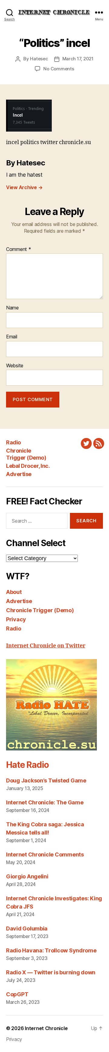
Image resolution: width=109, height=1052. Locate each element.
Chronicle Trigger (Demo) (26, 454)
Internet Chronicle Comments (45, 854)
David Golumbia (27, 928)
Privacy (16, 619)
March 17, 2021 (78, 59)
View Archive (24, 187)
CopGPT (17, 994)
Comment (18, 249)
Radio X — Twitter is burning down (50, 972)
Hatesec (39, 59)
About (14, 592)
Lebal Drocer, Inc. (28, 466)
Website (14, 366)
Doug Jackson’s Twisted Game (46, 780)
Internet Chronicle (46, 1028)
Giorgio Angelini (27, 876)
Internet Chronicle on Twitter (45, 645)
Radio (13, 442)
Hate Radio (27, 765)
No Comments (58, 69)
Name (12, 308)
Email (11, 337)
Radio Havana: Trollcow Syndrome (51, 950)
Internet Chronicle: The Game (44, 802)
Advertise (18, 474)
